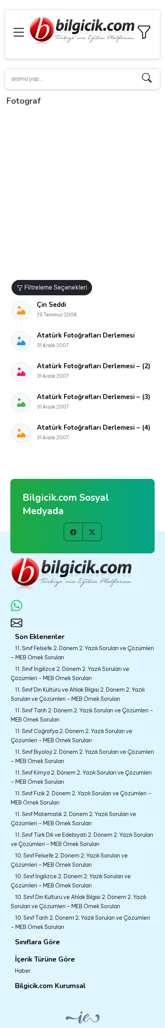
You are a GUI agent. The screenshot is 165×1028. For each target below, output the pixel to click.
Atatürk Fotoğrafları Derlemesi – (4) (93, 427)
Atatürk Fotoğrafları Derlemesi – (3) (93, 396)
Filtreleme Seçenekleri (55, 287)
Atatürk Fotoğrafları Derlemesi (86, 335)
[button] (20, 31)
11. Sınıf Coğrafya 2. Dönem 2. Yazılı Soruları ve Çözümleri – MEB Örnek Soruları (71, 736)
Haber (23, 970)
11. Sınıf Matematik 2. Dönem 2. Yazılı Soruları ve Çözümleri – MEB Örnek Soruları (73, 819)
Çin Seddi (51, 304)
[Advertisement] (82, 193)
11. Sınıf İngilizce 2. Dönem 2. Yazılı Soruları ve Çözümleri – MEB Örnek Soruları (70, 673)
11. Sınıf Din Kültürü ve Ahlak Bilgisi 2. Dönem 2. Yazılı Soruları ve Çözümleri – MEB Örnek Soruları (78, 694)
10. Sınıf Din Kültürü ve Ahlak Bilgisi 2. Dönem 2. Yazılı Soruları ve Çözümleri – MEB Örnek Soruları (78, 902)
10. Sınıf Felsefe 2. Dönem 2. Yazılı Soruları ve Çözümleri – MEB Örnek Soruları (69, 860)
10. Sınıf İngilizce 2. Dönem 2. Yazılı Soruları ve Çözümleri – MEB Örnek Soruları (71, 881)
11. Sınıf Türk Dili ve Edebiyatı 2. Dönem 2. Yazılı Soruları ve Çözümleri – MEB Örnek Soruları (82, 839)
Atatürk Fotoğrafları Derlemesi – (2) (93, 366)
